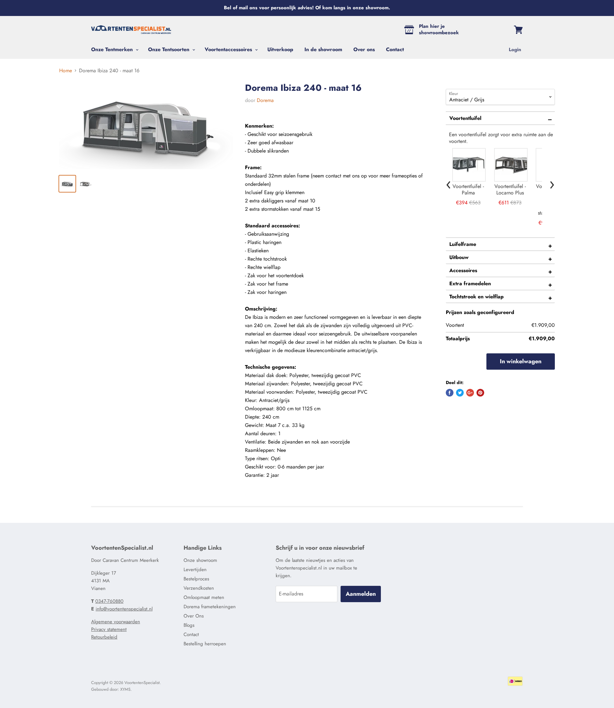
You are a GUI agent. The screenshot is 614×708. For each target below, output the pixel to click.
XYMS (125, 689)
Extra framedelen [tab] (470, 283)
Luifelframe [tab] (462, 244)
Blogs (189, 625)
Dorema (265, 100)
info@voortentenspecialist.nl (124, 608)
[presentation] (449, 183)
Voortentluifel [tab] (465, 118)
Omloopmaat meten (204, 597)
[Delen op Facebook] (449, 393)
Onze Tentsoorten (169, 49)
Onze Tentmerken (112, 49)
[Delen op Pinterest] (480, 393)
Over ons (364, 49)
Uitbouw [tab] (458, 257)
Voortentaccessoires (229, 49)
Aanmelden (361, 594)
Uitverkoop (280, 49)
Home (65, 71)
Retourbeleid (104, 637)
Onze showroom (200, 560)
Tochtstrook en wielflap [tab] (476, 296)
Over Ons (194, 615)
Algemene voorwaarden (115, 621)
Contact (395, 49)
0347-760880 (109, 601)
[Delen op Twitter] (460, 393)
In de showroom (323, 49)
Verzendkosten (199, 588)
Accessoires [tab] (463, 270)
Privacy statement (109, 629)
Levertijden (195, 569)
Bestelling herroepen (205, 643)
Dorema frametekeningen (210, 606)
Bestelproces (196, 578)
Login (515, 49)
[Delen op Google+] (470, 393)
